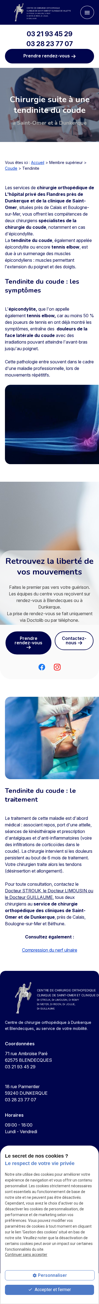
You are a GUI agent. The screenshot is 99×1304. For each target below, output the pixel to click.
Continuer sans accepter (26, 1254)
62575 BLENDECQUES (28, 1057)
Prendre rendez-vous (47, 55)
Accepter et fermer (52, 1289)
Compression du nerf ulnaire (49, 950)
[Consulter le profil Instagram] (57, 667)
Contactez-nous (74, 640)
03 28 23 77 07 (49, 44)
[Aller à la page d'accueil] (39, 12)
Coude (11, 168)
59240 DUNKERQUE (26, 1090)
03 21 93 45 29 (49, 34)
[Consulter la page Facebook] (41, 667)
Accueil (37, 162)
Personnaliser (52, 1275)
